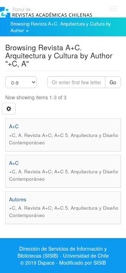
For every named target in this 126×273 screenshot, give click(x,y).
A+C (14, 126)
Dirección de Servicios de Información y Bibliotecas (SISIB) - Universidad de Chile (63, 252)
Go (113, 82)
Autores (17, 199)
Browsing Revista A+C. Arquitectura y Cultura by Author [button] (60, 27)
